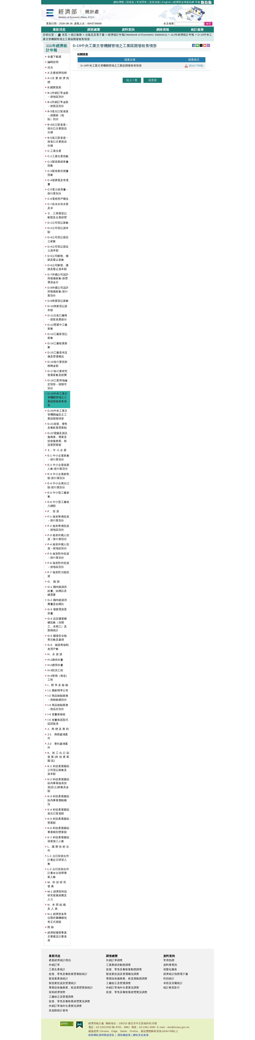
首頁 (64, 34)
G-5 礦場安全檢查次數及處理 (57, 637)
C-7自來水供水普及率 (58, 206)
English (166, 2)
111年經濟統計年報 (182, 34)
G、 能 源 (54, 581)
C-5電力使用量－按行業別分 (58, 191)
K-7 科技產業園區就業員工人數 (58, 839)
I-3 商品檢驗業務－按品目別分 (58, 707)
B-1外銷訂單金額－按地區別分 (58, 94)
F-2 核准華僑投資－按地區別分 (58, 527)
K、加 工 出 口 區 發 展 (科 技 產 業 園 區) (58, 756)
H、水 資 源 (55, 654)
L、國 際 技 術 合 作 (58, 848)
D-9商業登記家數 (58, 300)
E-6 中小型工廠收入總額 (58, 504)
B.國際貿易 (54, 87)
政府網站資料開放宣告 (101, 1035)
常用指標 (168, 960)
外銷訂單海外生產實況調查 (65, 1005)
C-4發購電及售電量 (58, 182)
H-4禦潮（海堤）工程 (58, 677)
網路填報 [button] (162, 29)
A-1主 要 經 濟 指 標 (58, 80)
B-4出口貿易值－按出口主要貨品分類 (58, 128)
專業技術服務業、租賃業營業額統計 (71, 987)
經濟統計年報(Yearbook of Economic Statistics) (137, 34)
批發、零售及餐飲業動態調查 (124, 969)
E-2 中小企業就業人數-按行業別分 (58, 466)
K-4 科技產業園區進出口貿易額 (58, 811)
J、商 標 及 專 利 (58, 728)
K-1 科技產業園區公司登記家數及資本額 (58, 770)
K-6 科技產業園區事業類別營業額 (58, 830)
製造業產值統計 (58, 978)
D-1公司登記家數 (58, 222)
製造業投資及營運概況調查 (122, 974)
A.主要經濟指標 (57, 72)
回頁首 (152, 80)
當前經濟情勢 (57, 992)
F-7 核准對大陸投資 (58, 574)
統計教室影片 (171, 987)
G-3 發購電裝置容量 (57, 611)
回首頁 (130, 2)
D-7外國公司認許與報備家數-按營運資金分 (58, 278)
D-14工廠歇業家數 (57, 345)
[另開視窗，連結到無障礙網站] (66, 1024)
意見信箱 (154, 2)
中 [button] (206, 2)
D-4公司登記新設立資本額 (58, 248)
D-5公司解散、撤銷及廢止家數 (58, 257)
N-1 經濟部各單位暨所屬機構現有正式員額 (57, 918)
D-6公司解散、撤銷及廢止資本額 (58, 267)
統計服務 (76, 34)
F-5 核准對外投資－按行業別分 (58, 555)
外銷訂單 (54, 964)
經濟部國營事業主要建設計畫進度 (57, 936)
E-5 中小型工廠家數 (58, 494)
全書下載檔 (54, 56)
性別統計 (168, 978)
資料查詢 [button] (128, 29)
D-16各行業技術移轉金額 (57, 363)
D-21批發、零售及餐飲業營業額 (57, 425)
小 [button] (202, 2)
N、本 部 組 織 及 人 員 (57, 906)
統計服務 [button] (197, 29)
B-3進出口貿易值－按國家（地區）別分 (58, 115)
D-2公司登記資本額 (58, 230)
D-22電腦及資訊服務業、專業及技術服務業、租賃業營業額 (57, 439)
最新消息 (55, 955)
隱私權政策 (124, 1035)
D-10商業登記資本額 (57, 308)
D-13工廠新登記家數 (57, 336)
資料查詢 (169, 955)
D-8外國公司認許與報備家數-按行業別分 (58, 291)
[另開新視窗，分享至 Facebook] (194, 45)
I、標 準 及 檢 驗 (58, 685)
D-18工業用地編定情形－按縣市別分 (57, 384)
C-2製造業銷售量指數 (58, 163)
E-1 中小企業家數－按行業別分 (58, 457)
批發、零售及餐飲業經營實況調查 (69, 1001)
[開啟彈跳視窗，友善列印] (208, 45)
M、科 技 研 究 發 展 (57, 884)
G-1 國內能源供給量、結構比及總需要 (57, 590)
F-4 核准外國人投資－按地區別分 (58, 546)
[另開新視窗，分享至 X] (201, 45)
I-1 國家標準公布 (58, 690)
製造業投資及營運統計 (62, 983)
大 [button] (210, 2)
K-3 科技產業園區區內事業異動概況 (58, 800)
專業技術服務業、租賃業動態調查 (126, 978)
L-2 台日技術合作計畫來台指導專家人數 (58, 873)
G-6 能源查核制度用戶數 (58, 646)
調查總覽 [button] (93, 29)
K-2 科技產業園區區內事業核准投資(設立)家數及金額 (58, 785)
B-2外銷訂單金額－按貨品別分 (58, 104)
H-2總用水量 (55, 665)
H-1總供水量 (55, 659)
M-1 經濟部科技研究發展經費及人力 (57, 895)
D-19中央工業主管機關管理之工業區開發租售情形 (57, 399)
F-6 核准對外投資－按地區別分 (58, 564)
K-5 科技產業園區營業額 (58, 820)
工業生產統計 (57, 969)
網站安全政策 (141, 1035)
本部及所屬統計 (173, 983)
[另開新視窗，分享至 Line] (197, 45)
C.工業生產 (54, 150)
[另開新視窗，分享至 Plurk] (205, 45)
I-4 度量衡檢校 (57, 714)
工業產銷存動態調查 (118, 964)
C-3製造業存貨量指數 (58, 173)
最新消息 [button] (59, 29)
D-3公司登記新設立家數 (58, 239)
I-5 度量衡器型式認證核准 (58, 721)
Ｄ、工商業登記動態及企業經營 (57, 215)
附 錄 (51, 927)
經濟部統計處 (51, 6)
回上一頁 (131, 80)
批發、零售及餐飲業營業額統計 (68, 974)
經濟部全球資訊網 (183, 2)
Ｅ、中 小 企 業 (57, 450)
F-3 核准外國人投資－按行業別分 (58, 537)
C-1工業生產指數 (58, 156)
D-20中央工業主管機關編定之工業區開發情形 (57, 414)
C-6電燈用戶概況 (58, 198)
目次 (50, 67)
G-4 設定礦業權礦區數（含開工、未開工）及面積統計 (57, 624)
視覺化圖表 (170, 969)
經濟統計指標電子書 (175, 974)
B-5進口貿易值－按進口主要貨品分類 (58, 141)
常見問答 (142, 2)
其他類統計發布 (58, 1010)
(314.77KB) (195, 65)
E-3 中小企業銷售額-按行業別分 (58, 476)
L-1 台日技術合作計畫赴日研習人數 (58, 860)
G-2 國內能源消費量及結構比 (57, 602)
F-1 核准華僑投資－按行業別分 (58, 518)
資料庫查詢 (170, 964)
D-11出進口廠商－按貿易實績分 (57, 317)
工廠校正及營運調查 (61, 996)
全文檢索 (169, 23)
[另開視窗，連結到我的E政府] (79, 1025)
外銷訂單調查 (114, 960)
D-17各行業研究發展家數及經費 (57, 373)
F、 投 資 (53, 511)
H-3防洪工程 (55, 670)
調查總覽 (112, 955)
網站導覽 (118, 2)
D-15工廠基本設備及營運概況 (57, 354)
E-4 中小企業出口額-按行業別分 (58, 485)
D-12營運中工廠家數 (57, 326)
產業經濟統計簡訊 (60, 960)
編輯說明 (53, 62)
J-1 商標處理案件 (58, 736)
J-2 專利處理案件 (58, 745)
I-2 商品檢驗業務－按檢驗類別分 (58, 697)
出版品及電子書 (95, 34)
